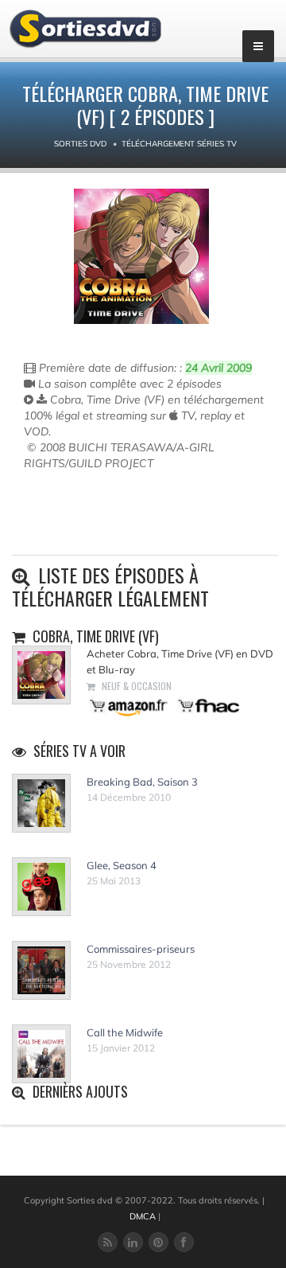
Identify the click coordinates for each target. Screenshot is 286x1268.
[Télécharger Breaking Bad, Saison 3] (41, 803)
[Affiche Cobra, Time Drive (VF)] (141, 256)
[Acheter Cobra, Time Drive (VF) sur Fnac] (207, 705)
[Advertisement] (117, 519)
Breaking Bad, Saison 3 (142, 781)
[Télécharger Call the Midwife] (41, 1054)
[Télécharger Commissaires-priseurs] (41, 970)
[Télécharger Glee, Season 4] (41, 887)
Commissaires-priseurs (141, 948)
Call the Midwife (125, 1032)
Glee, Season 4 (122, 865)
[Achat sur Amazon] (129, 705)
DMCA (142, 1216)
